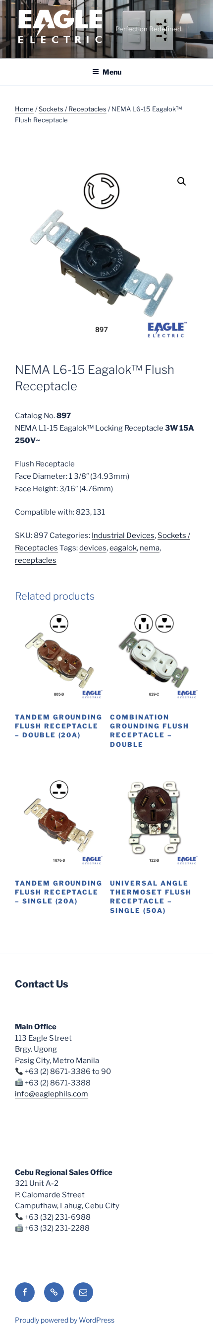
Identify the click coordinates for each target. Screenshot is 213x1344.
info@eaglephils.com (51, 1093)
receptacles (35, 560)
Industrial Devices (123, 535)
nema (150, 547)
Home (24, 109)
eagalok (123, 547)
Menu (112, 72)
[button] (182, 181)
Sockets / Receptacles (72, 109)
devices (92, 547)
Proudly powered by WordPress (64, 1320)
